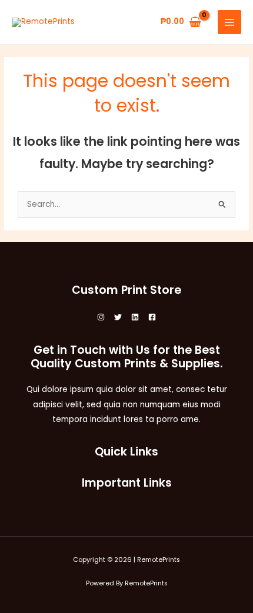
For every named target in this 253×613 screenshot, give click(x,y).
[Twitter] (117, 317)
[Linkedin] (135, 317)
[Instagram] (100, 317)
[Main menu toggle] (230, 22)
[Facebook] (152, 317)
